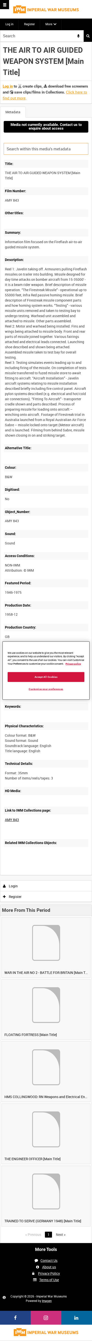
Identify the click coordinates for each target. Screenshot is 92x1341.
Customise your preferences (46, 689)
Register (29, 24)
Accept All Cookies (46, 677)
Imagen (47, 1301)
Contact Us (48, 1260)
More (48, 24)
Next (61, 1234)
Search (88, 36)
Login (13, 886)
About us (49, 1267)
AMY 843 (12, 819)
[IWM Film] (46, 9)
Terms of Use (49, 1279)
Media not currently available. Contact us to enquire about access (46, 126)
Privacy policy (73, 663)
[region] (46, 670)
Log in (9, 24)
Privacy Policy (49, 1273)
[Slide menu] (4, 4)
